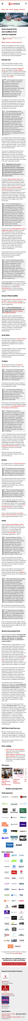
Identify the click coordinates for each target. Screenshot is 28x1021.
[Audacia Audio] (7, 857)
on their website (18, 70)
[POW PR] (7, 891)
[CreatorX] (7, 926)
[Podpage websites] (9, 848)
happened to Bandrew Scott (10, 446)
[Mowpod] (14, 799)
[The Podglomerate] (14, 806)
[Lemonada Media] (14, 926)
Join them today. (17, 953)
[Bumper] (21, 857)
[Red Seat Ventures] (14, 903)
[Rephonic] (14, 914)
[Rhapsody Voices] (21, 914)
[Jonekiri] (14, 886)
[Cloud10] (23, 806)
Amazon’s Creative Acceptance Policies (13, 311)
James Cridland (8, 38)
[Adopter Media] (10, 948)
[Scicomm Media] (14, 820)
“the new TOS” (11, 532)
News (3, 9)
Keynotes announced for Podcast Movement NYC (6, 782)
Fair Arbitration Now (11, 287)
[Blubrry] (14, 897)
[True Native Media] (21, 863)
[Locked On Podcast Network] (7, 897)
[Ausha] (21, 891)
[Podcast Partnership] (7, 937)
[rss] (25, 1014)
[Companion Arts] (14, 874)
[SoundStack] (21, 880)
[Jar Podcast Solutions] (5, 841)
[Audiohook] (5, 820)
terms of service (21, 339)
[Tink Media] (21, 897)
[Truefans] (7, 880)
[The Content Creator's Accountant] (23, 813)
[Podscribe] (14, 827)
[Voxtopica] (14, 909)
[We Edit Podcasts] (23, 841)
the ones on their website (14, 303)
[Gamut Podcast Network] (14, 857)
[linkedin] (20, 1014)
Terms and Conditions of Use (14, 524)
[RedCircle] (23, 834)
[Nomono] (7, 869)
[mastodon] (17, 1014)
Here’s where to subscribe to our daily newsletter (15, 755)
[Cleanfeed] (14, 937)
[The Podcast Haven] (21, 886)
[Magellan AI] (14, 869)
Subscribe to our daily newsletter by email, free (14, 964)
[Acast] (18, 848)
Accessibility (9, 1017)
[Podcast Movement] (21, 869)
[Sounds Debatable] (14, 863)
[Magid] (5, 813)
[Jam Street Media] (21, 926)
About (8, 1015)
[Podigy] (7, 943)
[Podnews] (9, 4)
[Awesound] (14, 841)
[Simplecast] (14, 813)
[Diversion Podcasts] (14, 931)
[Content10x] (21, 931)
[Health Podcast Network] (7, 914)
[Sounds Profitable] (5, 827)
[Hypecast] (14, 891)
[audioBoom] (5, 834)
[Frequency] (21, 909)
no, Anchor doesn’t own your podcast (12, 514)
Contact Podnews (16, 1017)
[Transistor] (21, 920)
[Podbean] (5, 806)
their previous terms (14, 179)
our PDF (11, 76)
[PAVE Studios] (14, 834)
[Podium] (7, 886)
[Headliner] (7, 920)
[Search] (26, 4)
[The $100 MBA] (23, 799)
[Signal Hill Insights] (17, 948)
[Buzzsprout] (5, 799)
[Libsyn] (23, 820)
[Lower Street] (14, 943)
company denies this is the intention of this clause (14, 406)
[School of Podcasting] (21, 937)
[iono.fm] (14, 880)
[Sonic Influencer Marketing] (7, 931)
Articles (16, 9)
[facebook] (18, 1014)
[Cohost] (23, 827)
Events (11, 9)
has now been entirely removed (12, 188)
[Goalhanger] (7, 863)
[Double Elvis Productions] (14, 920)
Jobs (7, 9)
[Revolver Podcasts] (21, 943)
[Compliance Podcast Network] (7, 874)
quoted (22, 572)
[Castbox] (7, 903)
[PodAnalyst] (7, 909)
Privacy (3, 1017)
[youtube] (22, 1014)
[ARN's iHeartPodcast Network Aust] (21, 874)
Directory (22, 9)
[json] (24, 1014)
